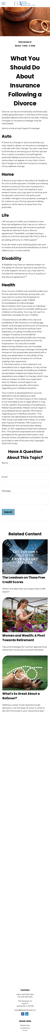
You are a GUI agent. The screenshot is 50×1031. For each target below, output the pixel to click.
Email (4, 477)
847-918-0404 (28, 994)
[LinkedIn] (26, 1013)
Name (5, 463)
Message (6, 491)
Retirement (25, 1025)
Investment (25, 1028)
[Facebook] (22, 1013)
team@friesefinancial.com (25, 1010)
